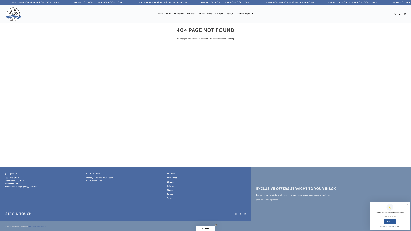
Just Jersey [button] (11, 174)
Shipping (170, 182)
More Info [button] (172, 174)
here (215, 38)
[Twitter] (240, 214)
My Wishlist (172, 177)
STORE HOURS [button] (93, 174)
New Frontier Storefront (38, 226)
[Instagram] (245, 214)
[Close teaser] (216, 225)
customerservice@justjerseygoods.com (21, 186)
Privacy (170, 194)
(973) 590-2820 (12, 183)
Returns (170, 186)
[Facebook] (236, 214)
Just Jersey (11, 226)
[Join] (403, 199)
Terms (169, 198)
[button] (169, 14)
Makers (170, 190)
